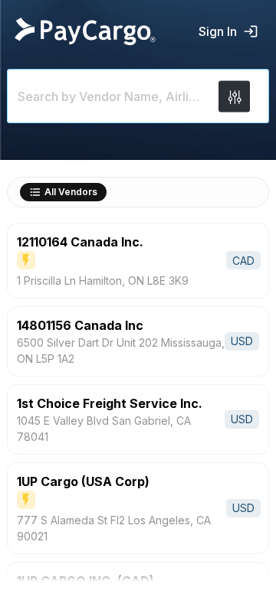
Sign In (218, 31)
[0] (234, 96)
